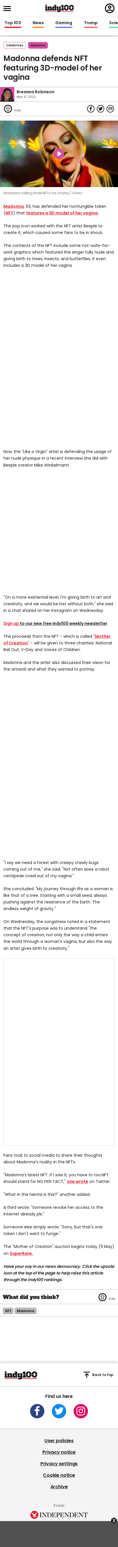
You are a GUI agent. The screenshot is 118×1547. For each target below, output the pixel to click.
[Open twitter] (59, 1411)
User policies (59, 1440)
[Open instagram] (81, 1411)
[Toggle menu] (9, 8)
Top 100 (13, 23)
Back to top (102, 1374)
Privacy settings (59, 1463)
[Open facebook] (37, 1411)
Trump (91, 23)
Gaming (63, 23)
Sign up (11, 623)
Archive (59, 1486)
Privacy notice (59, 1452)
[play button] (59, 154)
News (38, 23)
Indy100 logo (59, 8)
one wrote (77, 1181)
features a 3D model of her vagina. (62, 213)
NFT (9, 213)
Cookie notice (59, 1475)
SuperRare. (21, 1253)
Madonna (13, 206)
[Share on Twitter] (100, 109)
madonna (38, 45)
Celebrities (14, 45)
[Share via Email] (110, 109)
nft (8, 1310)
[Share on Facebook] (91, 109)
